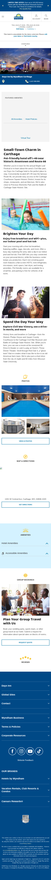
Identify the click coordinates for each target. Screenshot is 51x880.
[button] (2, 6)
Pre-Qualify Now (25, 9)
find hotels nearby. (31, 36)
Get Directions (25, 505)
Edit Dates (20, 29)
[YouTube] (30, 751)
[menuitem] (3, 16)
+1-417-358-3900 (34, 81)
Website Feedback (25, 760)
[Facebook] (12, 751)
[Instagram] (21, 751)
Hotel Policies (31, 119)
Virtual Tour (25, 138)
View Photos (25, 441)
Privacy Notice (27, 843)
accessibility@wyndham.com (12, 850)
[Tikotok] (39, 751)
